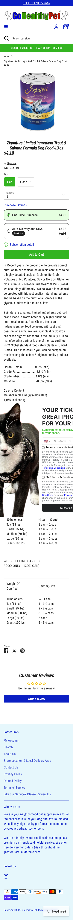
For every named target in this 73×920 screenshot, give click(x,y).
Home (7, 56)
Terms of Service (14, 787)
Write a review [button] (36, 699)
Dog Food (14, 167)
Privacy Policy (13, 774)
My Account (11, 740)
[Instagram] (6, 876)
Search (8, 747)
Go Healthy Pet (29, 910)
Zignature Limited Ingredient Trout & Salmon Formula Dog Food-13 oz (35, 62)
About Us (10, 753)
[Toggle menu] (6, 26)
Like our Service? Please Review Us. (28, 794)
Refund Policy (13, 780)
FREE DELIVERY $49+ (36, 3)
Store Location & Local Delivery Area (27, 760)
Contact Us (11, 767)
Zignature (11, 163)
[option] (36, 102)
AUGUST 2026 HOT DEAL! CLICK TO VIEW (37, 48)
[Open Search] (6, 38)
